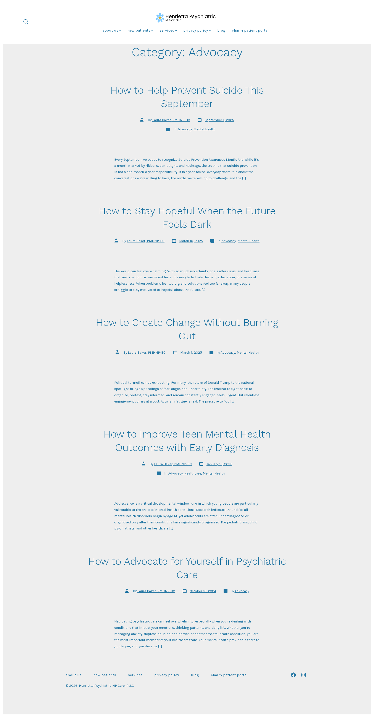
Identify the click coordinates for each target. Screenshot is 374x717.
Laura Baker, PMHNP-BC (171, 120)
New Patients (139, 30)
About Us (110, 30)
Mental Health (204, 129)
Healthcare (192, 473)
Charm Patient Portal (250, 30)
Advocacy (184, 129)
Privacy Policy (195, 30)
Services (167, 30)
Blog (221, 30)
